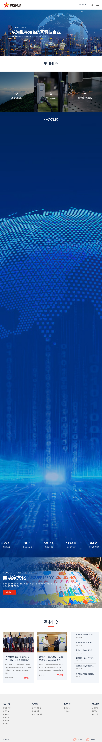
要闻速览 (67, 708)
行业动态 (67, 711)
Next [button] (99, 34)
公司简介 (6, 711)
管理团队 (6, 714)
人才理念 (95, 708)
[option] (51, 32)
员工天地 (95, 714)
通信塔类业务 (36, 708)
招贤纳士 (95, 711)
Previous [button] (3, 34)
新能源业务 (35, 711)
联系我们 (6, 724)
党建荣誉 (6, 720)
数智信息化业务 (37, 714)
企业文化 (6, 717)
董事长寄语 (7, 708)
